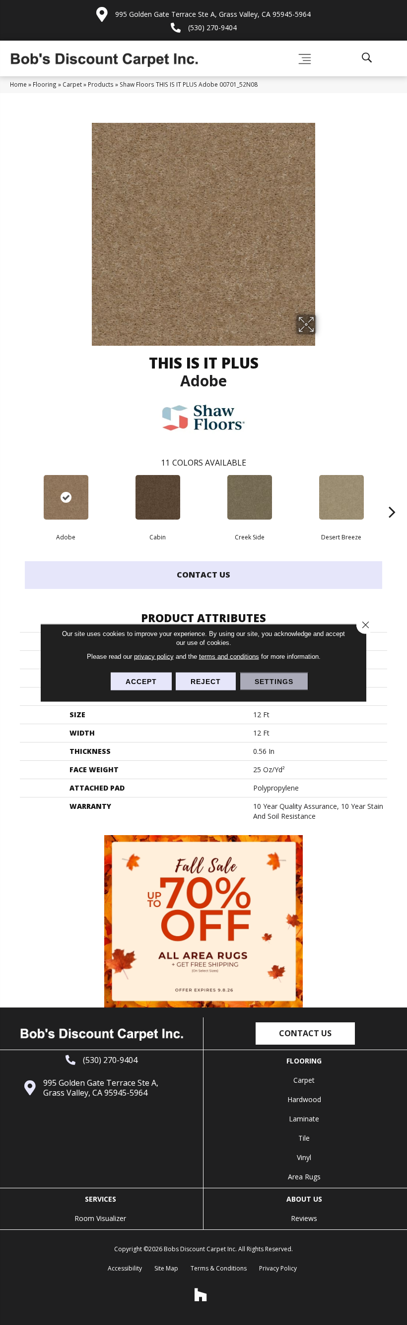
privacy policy (154, 656)
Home (18, 84)
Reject (206, 681)
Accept (141, 681)
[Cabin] (158, 497)
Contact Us (203, 574)
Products (101, 84)
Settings (274, 681)
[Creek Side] (249, 497)
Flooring (45, 84)
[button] (305, 1033)
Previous (14, 497)
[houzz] (201, 1295)
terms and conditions (229, 656)
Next (392, 497)
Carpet (72, 84)
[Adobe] (66, 497)
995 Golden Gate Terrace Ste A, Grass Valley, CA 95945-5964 (213, 14)
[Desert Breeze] (341, 497)
